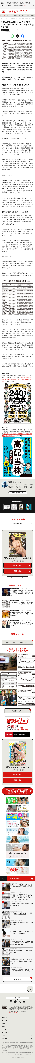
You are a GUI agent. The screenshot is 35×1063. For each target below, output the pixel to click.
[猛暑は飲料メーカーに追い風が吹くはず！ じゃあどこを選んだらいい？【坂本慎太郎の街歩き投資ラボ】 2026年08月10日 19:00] (26, 662)
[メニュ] (32, 12)
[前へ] (1, 507)
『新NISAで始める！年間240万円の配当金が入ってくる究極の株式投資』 (17, 379)
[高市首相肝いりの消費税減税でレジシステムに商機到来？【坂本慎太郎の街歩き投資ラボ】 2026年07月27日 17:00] (26, 697)
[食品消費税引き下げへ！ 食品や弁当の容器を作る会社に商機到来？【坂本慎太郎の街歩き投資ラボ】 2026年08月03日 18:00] (26, 679)
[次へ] (34, 507)
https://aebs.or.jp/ (14, 1012)
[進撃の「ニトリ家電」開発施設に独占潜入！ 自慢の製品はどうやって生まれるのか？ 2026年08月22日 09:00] (8, 662)
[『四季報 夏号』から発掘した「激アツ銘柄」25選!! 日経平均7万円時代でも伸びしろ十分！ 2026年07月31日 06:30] (8, 697)
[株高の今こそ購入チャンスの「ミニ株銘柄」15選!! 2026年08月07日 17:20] (8, 679)
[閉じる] (33, 5)
